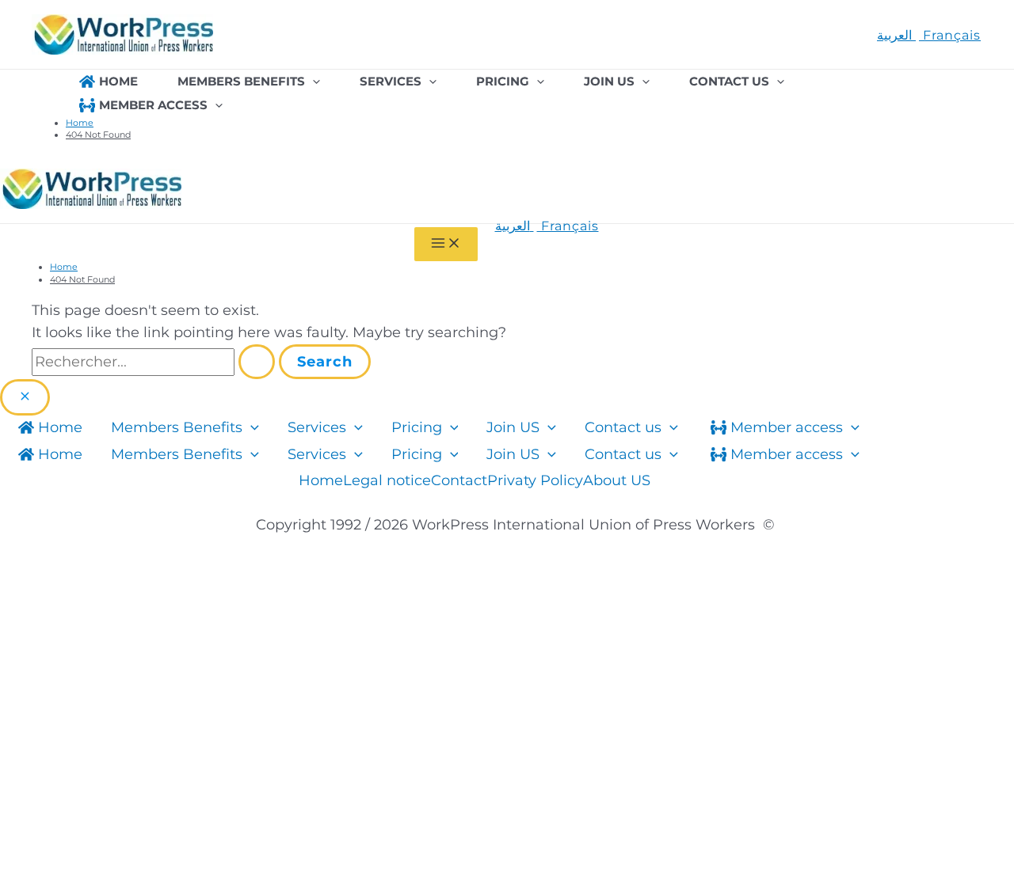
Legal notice (387, 480)
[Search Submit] (256, 361)
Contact (459, 480)
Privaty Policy (535, 480)
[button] (312, 81)
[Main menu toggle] (446, 244)
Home (321, 480)
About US (616, 480)
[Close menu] (25, 397)
